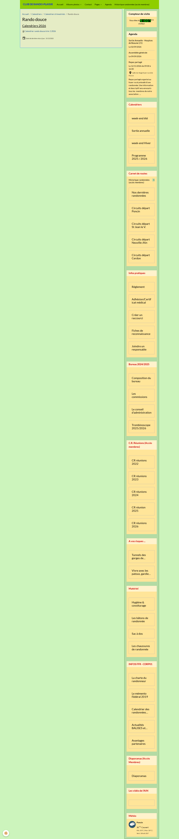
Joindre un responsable (139, 348)
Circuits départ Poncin (141, 209)
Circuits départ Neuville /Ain (141, 241)
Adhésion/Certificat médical (141, 301)
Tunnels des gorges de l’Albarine (139, 556)
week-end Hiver (141, 143)
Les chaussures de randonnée (141, 647)
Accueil (60, 4)
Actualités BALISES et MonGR (138, 726)
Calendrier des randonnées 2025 (140, 711)
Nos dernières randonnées (140, 194)
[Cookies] (6, 833)
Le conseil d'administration (141, 411)
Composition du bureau (141, 379)
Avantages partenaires (139, 742)
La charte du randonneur (139, 679)
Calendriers (36, 14)
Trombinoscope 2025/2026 (141, 426)
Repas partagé (135, 62)
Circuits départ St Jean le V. (141, 225)
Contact (88, 4)
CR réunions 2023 (139, 477)
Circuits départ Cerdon (141, 256)
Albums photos (73, 4)
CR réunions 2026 (139, 524)
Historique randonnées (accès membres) (132, 4)
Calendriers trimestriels (54, 14)
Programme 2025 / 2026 (139, 157)
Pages (97, 4)
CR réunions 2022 (139, 462)
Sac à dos (137, 633)
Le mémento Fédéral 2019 (140, 695)
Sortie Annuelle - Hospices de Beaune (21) (141, 41)
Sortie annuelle (141, 130)
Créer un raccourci (137, 316)
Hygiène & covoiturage (139, 604)
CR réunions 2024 (139, 493)
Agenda (108, 4)
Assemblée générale (138, 52)
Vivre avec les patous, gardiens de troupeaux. (141, 572)
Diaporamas (139, 775)
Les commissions (139, 395)
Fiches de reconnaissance (141, 332)
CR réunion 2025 (138, 509)
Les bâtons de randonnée (140, 619)
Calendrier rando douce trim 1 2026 (40, 31)
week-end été (140, 118)
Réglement (138, 286)
